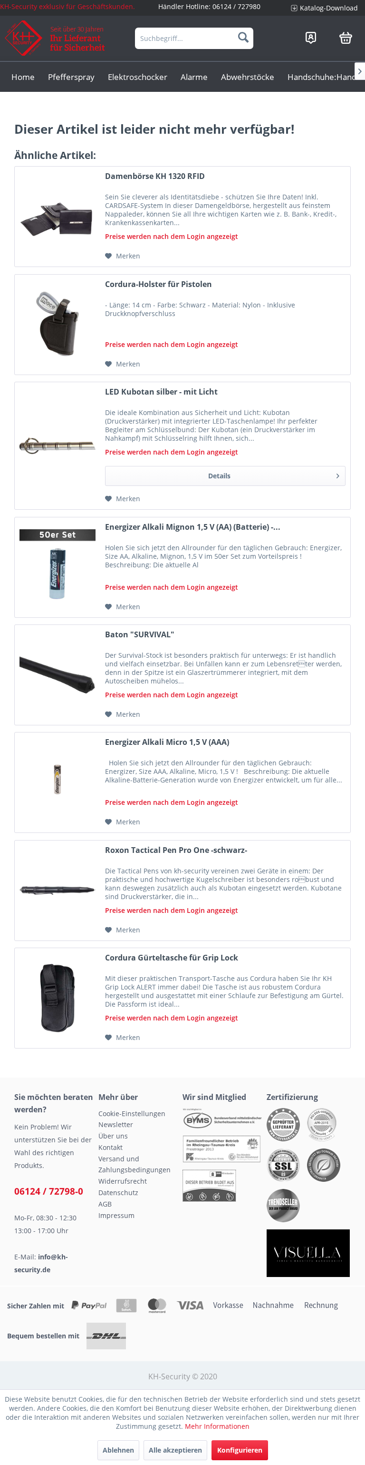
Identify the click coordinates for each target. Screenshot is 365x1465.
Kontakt (110, 1147)
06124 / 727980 (236, 6)
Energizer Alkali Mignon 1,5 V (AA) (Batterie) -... (192, 527)
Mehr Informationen (217, 1426)
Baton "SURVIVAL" (139, 635)
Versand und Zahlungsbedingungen (134, 1164)
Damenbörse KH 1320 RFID (155, 176)
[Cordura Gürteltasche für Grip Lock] (57, 998)
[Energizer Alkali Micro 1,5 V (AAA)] (57, 782)
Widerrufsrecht (122, 1181)
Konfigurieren (239, 1450)
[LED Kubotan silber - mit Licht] (57, 446)
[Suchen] (243, 37)
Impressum (116, 1215)
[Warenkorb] (345, 38)
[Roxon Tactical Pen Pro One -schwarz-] (57, 890)
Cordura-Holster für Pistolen (158, 284)
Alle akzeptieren (175, 1450)
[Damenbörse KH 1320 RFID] (57, 216)
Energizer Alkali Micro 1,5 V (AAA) (167, 742)
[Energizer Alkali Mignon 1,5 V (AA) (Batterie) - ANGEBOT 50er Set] (57, 567)
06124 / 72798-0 (48, 1191)
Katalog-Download (329, 7)
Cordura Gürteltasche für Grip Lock (171, 958)
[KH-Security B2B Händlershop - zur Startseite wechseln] (55, 38)
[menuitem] (324, 8)
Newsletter (115, 1124)
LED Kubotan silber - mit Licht (161, 392)
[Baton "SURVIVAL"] (57, 675)
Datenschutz (118, 1192)
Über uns (113, 1135)
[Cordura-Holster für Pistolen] (57, 324)
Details (219, 475)
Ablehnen (118, 1450)
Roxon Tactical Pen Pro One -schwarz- (176, 850)
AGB (105, 1203)
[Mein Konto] (310, 38)
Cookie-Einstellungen (131, 1113)
